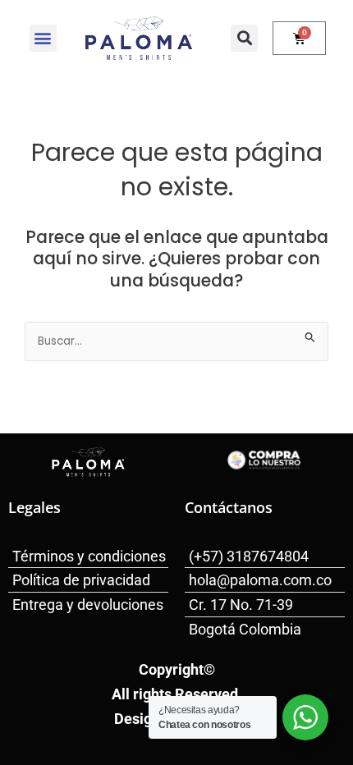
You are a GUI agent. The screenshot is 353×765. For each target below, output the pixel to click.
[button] (43, 38)
